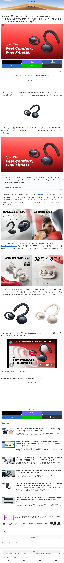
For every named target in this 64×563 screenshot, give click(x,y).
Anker (4, 378)
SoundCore (28, 378)
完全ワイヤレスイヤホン (38, 378)
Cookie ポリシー (34, 557)
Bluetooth (21, 378)
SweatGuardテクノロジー (9, 246)
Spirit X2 (40, 194)
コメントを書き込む (32, 537)
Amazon (10, 378)
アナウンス (30, 128)
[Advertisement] (32, 85)
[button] (52, 66)
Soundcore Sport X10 (10, 371)
